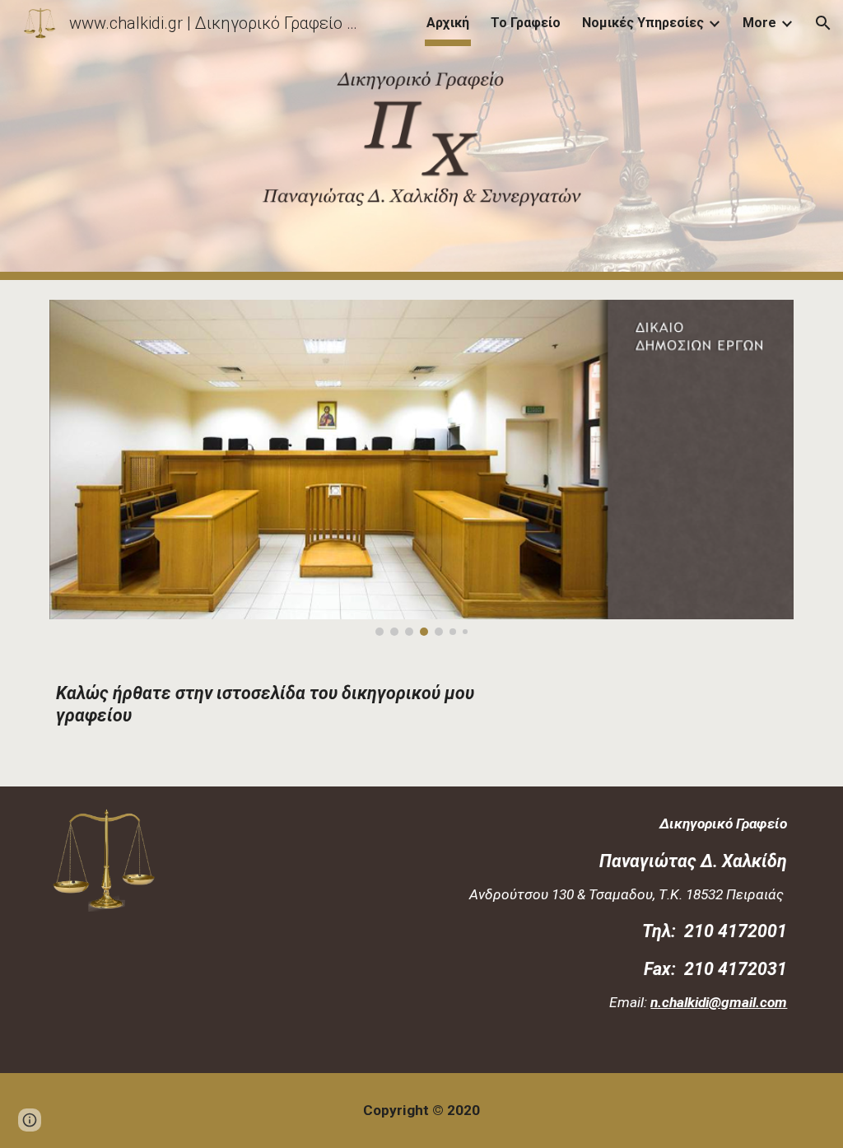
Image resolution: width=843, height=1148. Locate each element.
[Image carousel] (421, 468)
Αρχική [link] (447, 22)
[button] (823, 23)
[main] (294, 721)
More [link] (759, 22)
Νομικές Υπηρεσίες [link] (643, 22)
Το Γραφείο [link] (526, 22)
